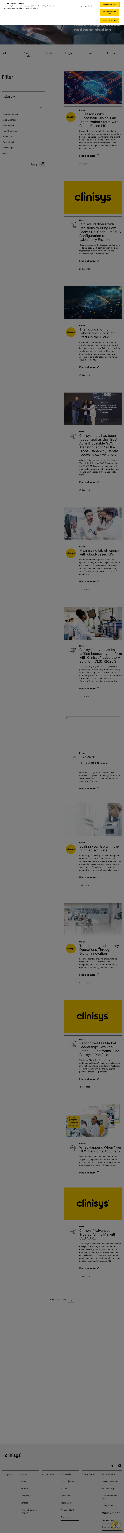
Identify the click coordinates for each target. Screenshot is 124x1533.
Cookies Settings (109, 4)
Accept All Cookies (109, 20)
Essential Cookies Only (109, 12)
